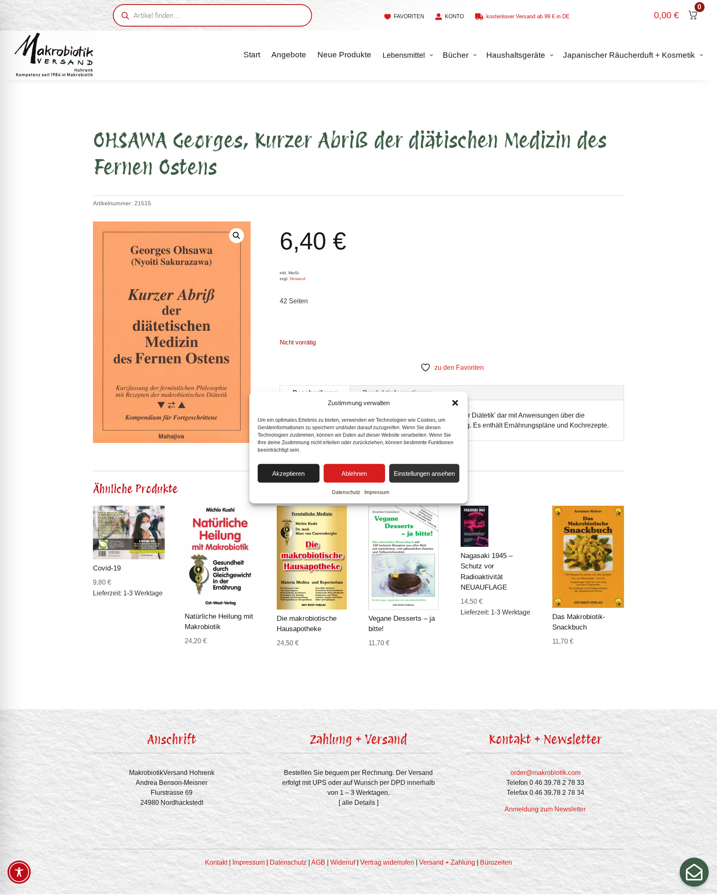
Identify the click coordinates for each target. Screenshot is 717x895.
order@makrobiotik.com (545, 772)
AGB (318, 862)
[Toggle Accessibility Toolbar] (19, 872)
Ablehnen (354, 473)
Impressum (376, 492)
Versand (297, 278)
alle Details (358, 802)
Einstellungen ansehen (424, 473)
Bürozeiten (496, 862)
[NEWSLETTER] (694, 872)
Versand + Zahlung (447, 862)
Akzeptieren (288, 473)
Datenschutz (346, 492)
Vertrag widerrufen (387, 862)
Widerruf (342, 862)
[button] (455, 403)
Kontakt (216, 862)
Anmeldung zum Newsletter (545, 809)
